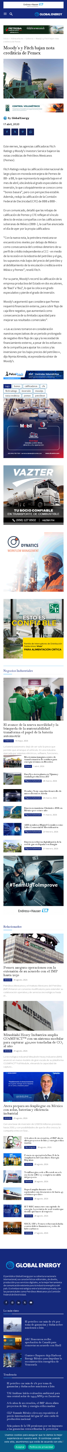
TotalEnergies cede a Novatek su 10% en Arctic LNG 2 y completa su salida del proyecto (43, 1175)
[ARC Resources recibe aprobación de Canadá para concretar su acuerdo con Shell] (12, 1342)
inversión (26, 391)
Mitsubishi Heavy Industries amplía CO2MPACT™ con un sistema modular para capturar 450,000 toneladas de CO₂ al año (33, 1040)
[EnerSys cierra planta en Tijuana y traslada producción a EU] (12, 778)
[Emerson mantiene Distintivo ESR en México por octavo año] (12, 812)
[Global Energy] (5, 118)
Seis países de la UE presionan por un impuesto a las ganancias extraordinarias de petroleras (35, 1427)
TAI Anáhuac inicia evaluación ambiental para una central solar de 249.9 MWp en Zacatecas (33, 1394)
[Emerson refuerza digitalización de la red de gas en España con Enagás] (12, 846)
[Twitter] (14, 132)
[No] (62, 1441)
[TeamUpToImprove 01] (33, 917)
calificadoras (31, 386)
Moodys (39, 391)
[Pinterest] (22, 132)
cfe (43, 386)
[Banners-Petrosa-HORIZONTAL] (33, 36)
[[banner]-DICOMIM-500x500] (33, 457)
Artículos (7, 980)
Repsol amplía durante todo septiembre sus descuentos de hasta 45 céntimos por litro (43, 1192)
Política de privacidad (41, 1447)
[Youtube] (31, 1302)
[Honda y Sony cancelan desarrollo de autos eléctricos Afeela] (12, 795)
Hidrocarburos (17, 39)
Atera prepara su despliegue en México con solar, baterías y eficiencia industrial (33, 1110)
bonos (17, 386)
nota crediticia (12, 395)
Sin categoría (30, 1147)
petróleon (40, 395)
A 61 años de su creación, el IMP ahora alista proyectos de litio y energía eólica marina (44, 1140)
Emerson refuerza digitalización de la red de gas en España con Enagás (42, 843)
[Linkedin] (18, 1302)
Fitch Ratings (11, 391)
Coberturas (8, 741)
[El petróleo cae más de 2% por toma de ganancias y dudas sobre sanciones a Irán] (12, 1325)
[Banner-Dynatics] (33, 590)
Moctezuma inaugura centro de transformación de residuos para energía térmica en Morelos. (40, 759)
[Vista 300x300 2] (33, 657)
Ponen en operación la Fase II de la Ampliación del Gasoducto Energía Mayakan (41, 1158)
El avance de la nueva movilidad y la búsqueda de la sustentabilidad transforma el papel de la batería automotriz (30, 730)
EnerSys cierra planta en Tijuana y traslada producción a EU (41, 775)
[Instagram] (12, 1302)
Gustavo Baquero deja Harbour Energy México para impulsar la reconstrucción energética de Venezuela (43, 1360)
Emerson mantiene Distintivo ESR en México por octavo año (43, 809)
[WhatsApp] (30, 132)
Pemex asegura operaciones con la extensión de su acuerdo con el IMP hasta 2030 (30, 971)
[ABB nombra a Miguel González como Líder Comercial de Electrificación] (12, 829)
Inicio (5, 39)
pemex (27, 395)
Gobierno (30, 39)
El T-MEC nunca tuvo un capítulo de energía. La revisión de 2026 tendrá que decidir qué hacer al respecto (44, 1209)
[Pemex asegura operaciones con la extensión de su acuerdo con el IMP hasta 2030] (33, 948)
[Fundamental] (33, 5)
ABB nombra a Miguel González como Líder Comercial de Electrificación (43, 826)
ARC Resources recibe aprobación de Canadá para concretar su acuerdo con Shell (43, 1342)
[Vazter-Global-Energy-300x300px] (33, 524)
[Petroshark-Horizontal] (33, 382)
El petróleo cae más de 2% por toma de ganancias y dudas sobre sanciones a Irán (44, 1324)
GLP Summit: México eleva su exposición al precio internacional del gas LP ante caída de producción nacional (33, 1416)
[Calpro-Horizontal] (33, 115)
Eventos (28, 766)
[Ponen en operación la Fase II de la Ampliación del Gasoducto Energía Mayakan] (12, 1159)
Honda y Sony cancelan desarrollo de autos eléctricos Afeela (43, 792)
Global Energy (20, 118)
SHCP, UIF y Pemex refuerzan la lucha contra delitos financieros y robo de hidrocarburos (43, 1226)
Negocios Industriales (33, 781)
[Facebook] (6, 132)
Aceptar (20, 1447)
